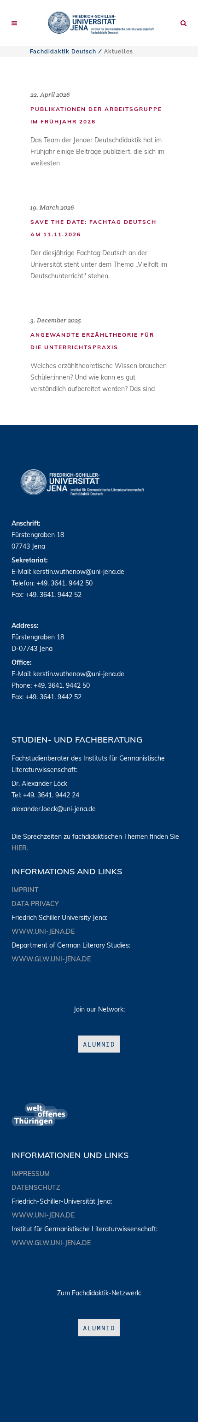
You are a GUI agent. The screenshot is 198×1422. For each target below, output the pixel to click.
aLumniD (99, 1044)
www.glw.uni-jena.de (51, 959)
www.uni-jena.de (43, 931)
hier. (20, 848)
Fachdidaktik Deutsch (63, 51)
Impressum (31, 1174)
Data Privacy (35, 904)
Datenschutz (36, 1187)
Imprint (25, 890)
